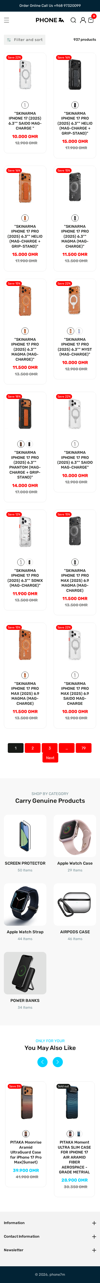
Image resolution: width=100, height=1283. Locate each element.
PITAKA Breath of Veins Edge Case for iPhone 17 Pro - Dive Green (74, 1149)
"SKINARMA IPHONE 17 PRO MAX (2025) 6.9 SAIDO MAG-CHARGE (75, 693)
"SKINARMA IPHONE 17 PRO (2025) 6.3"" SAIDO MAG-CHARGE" (75, 460)
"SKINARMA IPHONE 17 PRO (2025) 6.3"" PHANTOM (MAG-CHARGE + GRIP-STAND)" (25, 464)
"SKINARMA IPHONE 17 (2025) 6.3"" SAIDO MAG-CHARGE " (25, 120)
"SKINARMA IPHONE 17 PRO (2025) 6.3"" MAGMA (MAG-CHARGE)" (75, 236)
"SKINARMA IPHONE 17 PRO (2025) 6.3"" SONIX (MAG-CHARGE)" (25, 578)
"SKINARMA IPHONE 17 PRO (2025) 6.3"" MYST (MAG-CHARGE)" (75, 347)
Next (50, 757)
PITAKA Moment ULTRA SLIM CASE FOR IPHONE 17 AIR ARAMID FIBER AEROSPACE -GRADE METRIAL (25, 1157)
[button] (73, 20)
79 (84, 748)
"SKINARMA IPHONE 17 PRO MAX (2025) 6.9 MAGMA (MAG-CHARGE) (75, 580)
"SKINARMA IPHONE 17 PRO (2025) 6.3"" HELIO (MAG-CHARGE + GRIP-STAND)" (75, 123)
